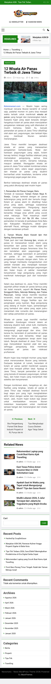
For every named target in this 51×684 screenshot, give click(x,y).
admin (9, 77)
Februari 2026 (10, 613)
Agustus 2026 (10, 598)
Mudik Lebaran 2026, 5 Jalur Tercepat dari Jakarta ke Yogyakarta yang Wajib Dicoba (32, 501)
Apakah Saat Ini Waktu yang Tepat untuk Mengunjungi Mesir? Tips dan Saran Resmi (31, 485)
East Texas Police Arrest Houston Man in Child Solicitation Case (29, 470)
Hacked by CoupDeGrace (16, 538)
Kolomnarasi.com (12, 106)
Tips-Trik (8, 658)
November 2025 (11, 628)
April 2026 (9, 603)
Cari (5, 518)
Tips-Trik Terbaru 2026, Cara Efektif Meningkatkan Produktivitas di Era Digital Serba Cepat (24, 2)
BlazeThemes (26, 675)
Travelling (9, 63)
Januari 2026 (10, 618)
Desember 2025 (11, 623)
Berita (7, 648)
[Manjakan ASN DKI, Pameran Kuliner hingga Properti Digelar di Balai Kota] (24, 40)
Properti (8, 653)
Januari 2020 (10, 633)
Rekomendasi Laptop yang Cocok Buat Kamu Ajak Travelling (30, 454)
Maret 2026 (9, 608)
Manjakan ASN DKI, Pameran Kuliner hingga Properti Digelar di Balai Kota (9, 2)
